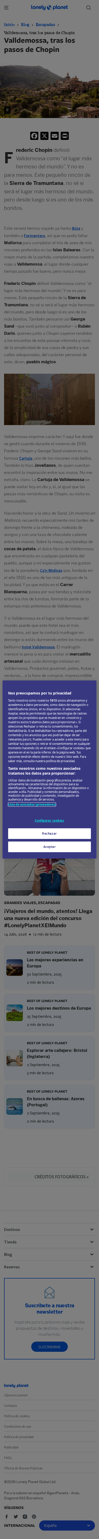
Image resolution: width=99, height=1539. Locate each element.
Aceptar (49, 847)
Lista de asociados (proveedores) (32, 804)
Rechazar (49, 833)
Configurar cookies (49, 820)
